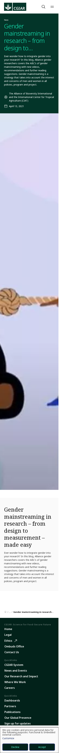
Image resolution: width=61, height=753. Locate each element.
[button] (43, 6)
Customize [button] (8, 738)
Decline (15, 747)
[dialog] (29, 740)
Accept (42, 747)
